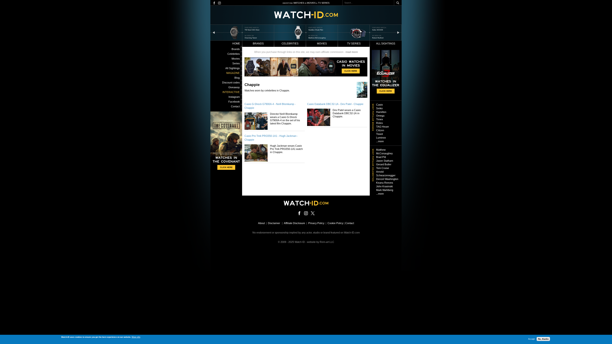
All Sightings (232, 68)
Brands (258, 43)
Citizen (380, 130)
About (261, 223)
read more (352, 52)
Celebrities (290, 43)
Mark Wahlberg (384, 190)
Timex (379, 119)
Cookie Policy (335, 223)
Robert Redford (377, 38)
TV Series (354, 43)
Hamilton (381, 112)
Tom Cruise (382, 168)
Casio (379, 104)
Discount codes (231, 82)
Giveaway (234, 87)
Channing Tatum (251, 38)
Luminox (381, 137)
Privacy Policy (316, 223)
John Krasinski (384, 186)
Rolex (379, 123)
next (398, 32)
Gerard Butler (383, 164)
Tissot (379, 134)
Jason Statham (384, 160)
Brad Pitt (381, 157)
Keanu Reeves (384, 182)
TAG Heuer (382, 126)
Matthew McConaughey (317, 38)
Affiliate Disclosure (294, 223)
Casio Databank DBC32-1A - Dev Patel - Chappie (335, 104)
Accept (531, 339)
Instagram (234, 97)
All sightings (385, 43)
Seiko (379, 108)
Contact (235, 106)
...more (380, 141)
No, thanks (543, 339)
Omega (380, 115)
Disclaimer (274, 223)
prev (214, 32)
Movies (322, 43)
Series (236, 63)
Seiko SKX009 (377, 30)
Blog (237, 77)
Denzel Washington (387, 179)
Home (236, 43)
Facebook (234, 101)
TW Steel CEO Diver (252, 30)
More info (136, 337)
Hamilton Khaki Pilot (315, 30)
